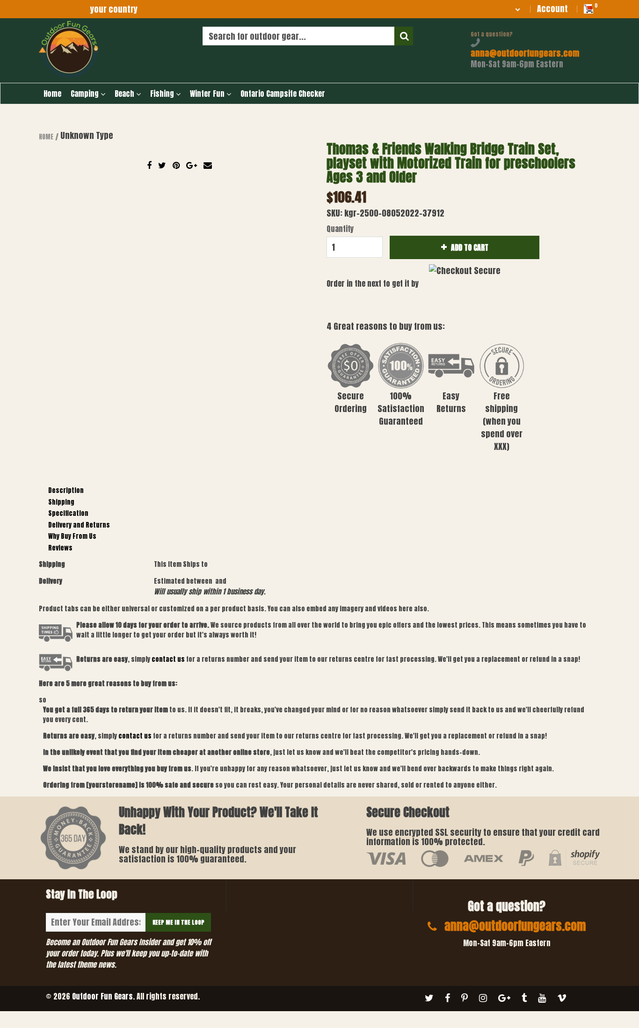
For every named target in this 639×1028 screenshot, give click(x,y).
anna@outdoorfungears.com (525, 53)
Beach (125, 93)
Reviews (60, 548)
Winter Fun (208, 93)
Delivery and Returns (79, 525)
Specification (68, 513)
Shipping (61, 502)
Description (66, 490)
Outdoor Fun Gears (102, 996)
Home (52, 93)
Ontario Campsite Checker (282, 93)
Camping (86, 93)
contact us (135, 736)
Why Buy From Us (72, 536)
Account (552, 8)
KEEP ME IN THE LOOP (178, 922)
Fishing (163, 93)
